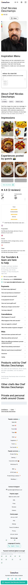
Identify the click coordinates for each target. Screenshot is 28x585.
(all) (19, 419)
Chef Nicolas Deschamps (8, 411)
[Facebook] (12, 579)
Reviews (14, 507)
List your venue (14, 534)
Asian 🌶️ (14, 437)
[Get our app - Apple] (9, 540)
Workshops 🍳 (14, 464)
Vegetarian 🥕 (14, 440)
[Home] (5, 2)
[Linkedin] (16, 579)
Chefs (12, 409)
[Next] (25, 79)
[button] (14, 18)
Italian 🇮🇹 (14, 422)
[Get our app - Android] (18, 540)
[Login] (21, 2)
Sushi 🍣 (14, 425)
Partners (14, 510)
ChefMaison (4, 409)
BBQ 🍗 (14, 469)
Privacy (14, 530)
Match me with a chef (14, 496)
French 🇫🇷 (14, 429)
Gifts (14, 500)
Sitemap (14, 524)
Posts (14, 503)
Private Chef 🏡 (14, 454)
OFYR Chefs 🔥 (14, 472)
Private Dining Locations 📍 (14, 475)
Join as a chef (14, 517)
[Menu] (25, 2)
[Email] (20, 579)
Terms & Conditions (14, 527)
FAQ (14, 520)
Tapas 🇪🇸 (14, 432)
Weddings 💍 (14, 479)
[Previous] (3, 79)
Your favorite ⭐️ (14, 447)
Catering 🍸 (14, 457)
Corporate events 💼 (14, 461)
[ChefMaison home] (14, 572)
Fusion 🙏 (14, 443)
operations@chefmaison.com (15, 489)
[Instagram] (8, 579)
